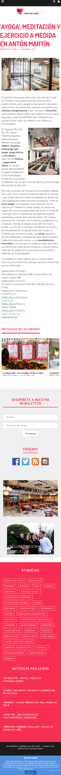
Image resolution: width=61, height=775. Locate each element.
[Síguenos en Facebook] (16, 461)
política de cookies (30, 767)
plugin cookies (54, 770)
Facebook (14, 313)
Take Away (48, 636)
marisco (47, 625)
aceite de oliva (14, 580)
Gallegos (10, 619)
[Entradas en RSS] (35, 461)
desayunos (47, 608)
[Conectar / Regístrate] (59, 1)
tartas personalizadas (19, 642)
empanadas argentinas (32, 614)
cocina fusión (30, 591)
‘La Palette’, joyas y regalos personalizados (22, 679)
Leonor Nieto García (10, 375)
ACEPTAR (30, 772)
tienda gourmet (14, 653)
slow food (30, 636)
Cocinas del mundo (16, 603)
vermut (9, 658)
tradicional (37, 653)
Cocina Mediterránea (18, 597)
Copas (37, 603)
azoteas (9, 586)
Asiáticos (35, 580)
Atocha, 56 (7, 300)
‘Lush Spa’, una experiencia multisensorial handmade (20, 716)
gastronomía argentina (35, 619)
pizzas (46, 630)
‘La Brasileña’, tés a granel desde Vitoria (22, 373)
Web (4, 313)
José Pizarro (29, 625)
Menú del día (13, 630)
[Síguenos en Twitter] (25, 461)
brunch (24, 586)
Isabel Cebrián (55, 375)
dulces (9, 614)
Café (36, 586)
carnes (49, 586)
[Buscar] (54, 1)
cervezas (10, 591)
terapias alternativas (18, 647)
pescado (31, 630)
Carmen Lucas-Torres (8, 49)
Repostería (11, 636)
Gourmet (10, 625)
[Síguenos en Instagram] (45, 461)
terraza (42, 647)
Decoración (28, 608)
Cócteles (10, 608)
